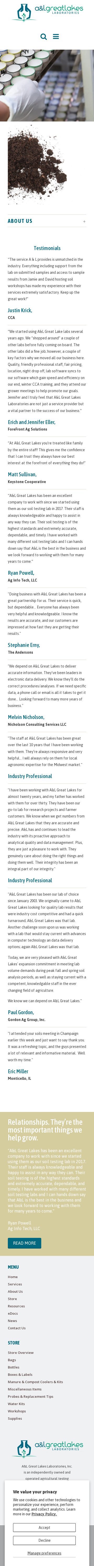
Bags (12, 1360)
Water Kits (16, 1403)
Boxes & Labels (20, 1374)
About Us (15, 1291)
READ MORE (24, 1243)
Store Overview (21, 1352)
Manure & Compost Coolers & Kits (35, 1381)
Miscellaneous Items (25, 1389)
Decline (44, 1540)
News (12, 1320)
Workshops (17, 1411)
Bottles (13, 1367)
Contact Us (17, 1328)
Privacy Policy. (44, 1513)
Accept (44, 1528)
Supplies (15, 1418)
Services (15, 1284)
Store (12, 1298)
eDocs (13, 1313)
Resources (16, 1306)
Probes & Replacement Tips (30, 1396)
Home (13, 1276)
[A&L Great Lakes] (47, 13)
